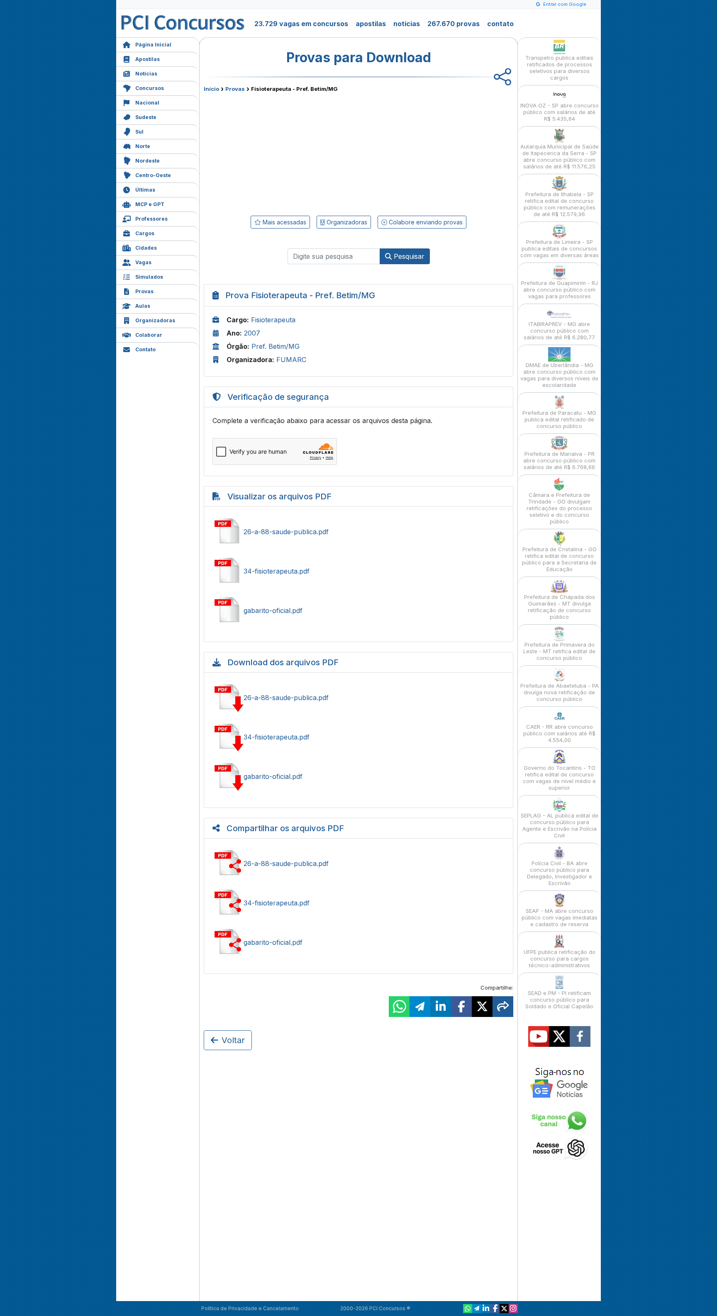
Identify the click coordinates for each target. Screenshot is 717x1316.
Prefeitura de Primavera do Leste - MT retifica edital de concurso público (559, 651)
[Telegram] (476, 1308)
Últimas (145, 190)
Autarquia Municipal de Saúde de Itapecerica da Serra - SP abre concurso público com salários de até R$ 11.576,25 (559, 156)
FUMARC (291, 359)
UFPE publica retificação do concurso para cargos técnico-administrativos (559, 958)
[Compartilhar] (503, 1006)
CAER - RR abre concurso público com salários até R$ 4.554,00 (559, 733)
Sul (139, 132)
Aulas (142, 306)
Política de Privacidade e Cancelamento (250, 1308)
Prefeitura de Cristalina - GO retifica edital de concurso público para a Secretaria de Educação (559, 559)
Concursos (149, 88)
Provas (144, 291)
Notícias (146, 74)
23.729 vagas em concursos (301, 23)
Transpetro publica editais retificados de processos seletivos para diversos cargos (559, 67)
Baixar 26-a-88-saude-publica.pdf (358, 697)
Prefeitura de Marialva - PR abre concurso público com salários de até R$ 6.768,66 (559, 460)
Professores (151, 219)
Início (211, 88)
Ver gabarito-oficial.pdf (358, 610)
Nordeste (147, 161)
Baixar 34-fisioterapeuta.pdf (358, 737)
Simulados (149, 277)
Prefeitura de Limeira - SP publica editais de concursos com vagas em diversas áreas (559, 248)
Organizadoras (155, 320)
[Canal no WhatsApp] (467, 1308)
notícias (406, 23)
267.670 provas (453, 23)
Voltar (233, 1040)
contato (500, 23)
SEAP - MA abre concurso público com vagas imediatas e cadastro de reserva (560, 917)
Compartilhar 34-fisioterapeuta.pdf (358, 902)
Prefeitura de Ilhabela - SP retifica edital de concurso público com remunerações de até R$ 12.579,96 (559, 204)
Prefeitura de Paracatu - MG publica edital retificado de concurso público (559, 419)
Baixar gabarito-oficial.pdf (358, 776)
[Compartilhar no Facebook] (461, 1006)
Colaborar (148, 335)
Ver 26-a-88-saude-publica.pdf (358, 531)
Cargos (144, 233)
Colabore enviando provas (425, 222)
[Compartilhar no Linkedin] (440, 1006)
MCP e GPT (149, 204)
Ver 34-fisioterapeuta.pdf (358, 571)
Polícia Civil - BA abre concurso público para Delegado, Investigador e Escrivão (559, 873)
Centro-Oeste (153, 175)
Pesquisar (408, 256)
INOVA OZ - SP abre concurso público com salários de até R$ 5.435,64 (559, 112)
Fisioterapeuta (273, 320)
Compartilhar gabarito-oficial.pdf (358, 942)
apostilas (371, 23)
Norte (142, 146)
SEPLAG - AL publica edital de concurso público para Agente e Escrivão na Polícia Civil (559, 825)
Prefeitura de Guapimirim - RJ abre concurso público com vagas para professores (559, 289)
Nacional (147, 103)
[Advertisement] (291, 152)
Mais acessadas (283, 222)
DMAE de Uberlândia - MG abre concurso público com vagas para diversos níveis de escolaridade (559, 375)
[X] (504, 1308)
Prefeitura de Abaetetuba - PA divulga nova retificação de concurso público (559, 692)
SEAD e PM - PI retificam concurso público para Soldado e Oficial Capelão (559, 1000)
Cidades (146, 248)
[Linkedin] (485, 1308)
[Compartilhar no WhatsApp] (399, 1006)
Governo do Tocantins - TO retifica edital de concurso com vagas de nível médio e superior (559, 777)
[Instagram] (513, 1308)
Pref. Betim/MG (275, 346)
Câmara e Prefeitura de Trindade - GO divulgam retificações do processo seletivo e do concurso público (559, 508)
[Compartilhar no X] (482, 1006)
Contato (145, 349)
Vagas (143, 262)
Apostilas (147, 59)
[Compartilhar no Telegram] (420, 1006)
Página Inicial (153, 44)
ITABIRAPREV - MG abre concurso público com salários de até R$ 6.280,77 (559, 331)
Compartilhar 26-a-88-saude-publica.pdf (358, 863)
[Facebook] (495, 1308)
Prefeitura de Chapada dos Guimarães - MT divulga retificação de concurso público (559, 607)
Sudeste (145, 117)
